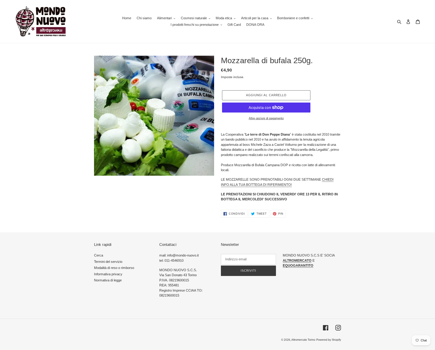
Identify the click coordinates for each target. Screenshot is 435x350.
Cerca (98, 255)
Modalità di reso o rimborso (114, 268)
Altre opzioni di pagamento (266, 118)
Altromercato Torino (303, 339)
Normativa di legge (108, 280)
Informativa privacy (108, 274)
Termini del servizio (108, 262)
